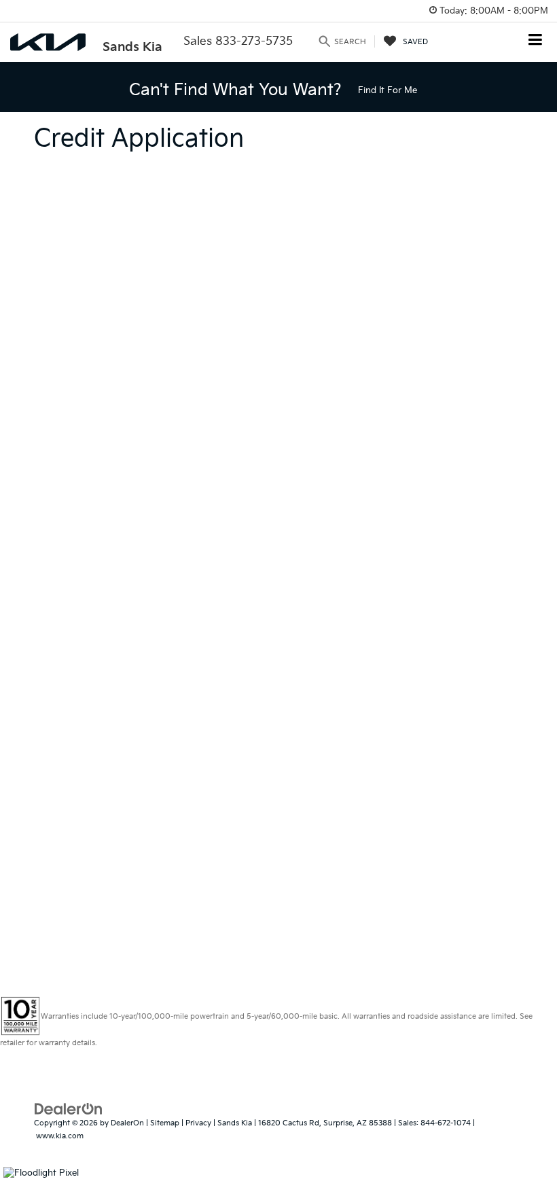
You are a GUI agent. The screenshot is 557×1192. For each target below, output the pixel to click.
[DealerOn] (68, 1109)
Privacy (198, 1123)
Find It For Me (387, 90)
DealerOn (127, 1123)
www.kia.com (60, 1136)
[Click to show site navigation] (535, 41)
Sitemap (164, 1123)
